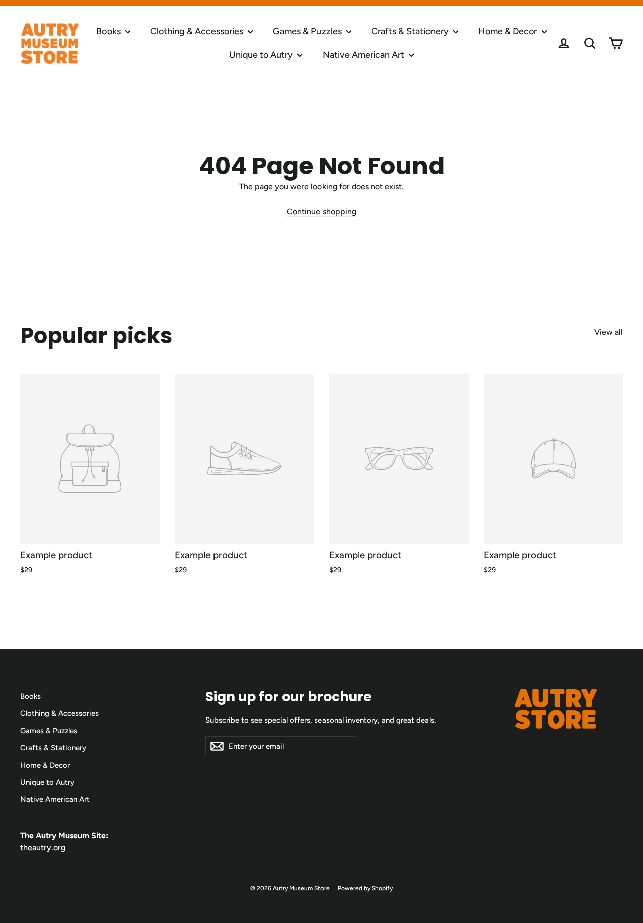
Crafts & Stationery (411, 31)
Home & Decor (508, 31)
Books (109, 31)
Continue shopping (321, 211)
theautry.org (42, 847)
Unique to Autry (262, 54)
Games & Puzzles (308, 31)
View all (608, 332)
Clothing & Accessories (197, 31)
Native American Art (364, 54)
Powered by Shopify (365, 888)
